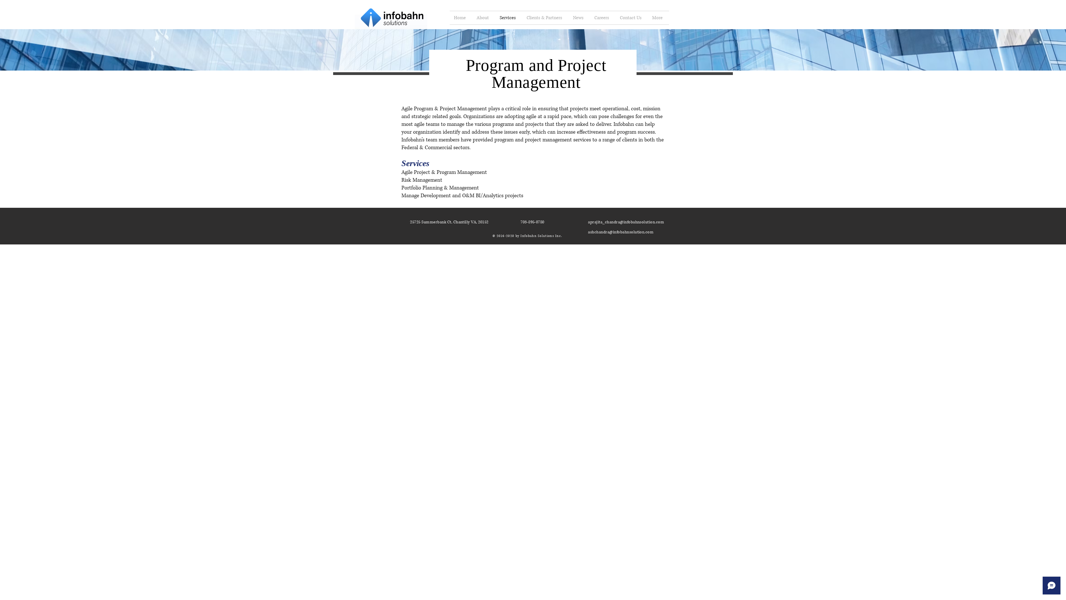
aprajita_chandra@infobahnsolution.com (626, 222)
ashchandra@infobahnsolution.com (620, 232)
